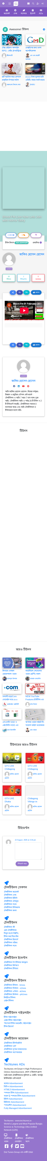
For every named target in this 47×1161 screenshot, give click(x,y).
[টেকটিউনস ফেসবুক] (6, 1147)
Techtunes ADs (14, 1064)
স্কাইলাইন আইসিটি (13, 704)
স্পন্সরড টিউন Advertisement (16, 1092)
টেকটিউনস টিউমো (11, 968)
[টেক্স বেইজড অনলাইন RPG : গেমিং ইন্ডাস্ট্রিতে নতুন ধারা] (12, 39)
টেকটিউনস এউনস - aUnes (15, 991)
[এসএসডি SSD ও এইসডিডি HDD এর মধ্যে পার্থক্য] (12, 714)
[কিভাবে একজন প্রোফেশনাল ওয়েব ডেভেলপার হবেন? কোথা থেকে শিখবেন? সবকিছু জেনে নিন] (12, 662)
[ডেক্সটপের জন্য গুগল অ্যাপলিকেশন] (35, 39)
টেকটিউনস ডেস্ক (10, 895)
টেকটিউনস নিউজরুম (12, 907)
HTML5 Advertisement (14, 1089)
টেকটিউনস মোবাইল (19, 1140)
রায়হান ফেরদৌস (35, 679)
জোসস (37, 292)
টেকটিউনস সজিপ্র (10, 942)
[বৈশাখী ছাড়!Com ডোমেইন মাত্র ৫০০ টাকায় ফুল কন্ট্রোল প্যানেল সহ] (12, 688)
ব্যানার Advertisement (13, 1083)
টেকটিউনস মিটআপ (11, 965)
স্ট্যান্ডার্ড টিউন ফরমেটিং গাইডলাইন (17, 1023)
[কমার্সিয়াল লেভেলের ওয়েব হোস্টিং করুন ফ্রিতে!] (35, 662)
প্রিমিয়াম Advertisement (14, 1102)
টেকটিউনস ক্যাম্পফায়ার (13, 1052)
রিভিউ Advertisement (13, 1099)
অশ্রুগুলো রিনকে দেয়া (13, 85)
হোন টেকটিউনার (10, 930)
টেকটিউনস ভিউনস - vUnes (15, 988)
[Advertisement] (23, 126)
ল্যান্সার (24, 13)
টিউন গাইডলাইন (10, 1017)
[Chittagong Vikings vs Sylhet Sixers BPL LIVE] (35, 790)
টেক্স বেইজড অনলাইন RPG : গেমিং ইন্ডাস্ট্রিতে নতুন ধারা (11, 50)
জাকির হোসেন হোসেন (31, 254)
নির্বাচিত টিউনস (10, 997)
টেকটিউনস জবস (10, 910)
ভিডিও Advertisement (13, 1086)
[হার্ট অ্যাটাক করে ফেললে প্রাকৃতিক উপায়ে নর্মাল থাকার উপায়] (12, 68)
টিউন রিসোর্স (9, 1026)
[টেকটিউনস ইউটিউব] (22, 1147)
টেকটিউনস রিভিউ (10, 898)
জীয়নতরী (10, 56)
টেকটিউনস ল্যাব (10, 904)
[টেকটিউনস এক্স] (17, 1147)
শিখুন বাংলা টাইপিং (11, 933)
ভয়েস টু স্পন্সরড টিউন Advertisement (19, 1096)
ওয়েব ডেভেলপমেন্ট (22, 243)
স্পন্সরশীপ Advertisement (15, 1105)
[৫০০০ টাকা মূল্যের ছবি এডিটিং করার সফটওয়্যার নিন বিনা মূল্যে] (35, 68)
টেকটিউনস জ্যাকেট (11, 892)
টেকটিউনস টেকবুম (11, 901)
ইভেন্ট (32, 13)
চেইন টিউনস (9, 1000)
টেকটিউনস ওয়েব (8, 1140)
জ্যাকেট (7, 13)
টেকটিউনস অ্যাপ (29, 1140)
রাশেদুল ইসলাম (12, 679)
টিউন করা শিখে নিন (11, 936)
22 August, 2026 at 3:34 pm (25, 840)
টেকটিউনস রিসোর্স (11, 939)
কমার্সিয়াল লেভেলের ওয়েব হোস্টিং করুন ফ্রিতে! (33, 673)
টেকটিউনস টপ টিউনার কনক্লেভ (16, 962)
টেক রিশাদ (33, 704)
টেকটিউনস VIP (10, 1046)
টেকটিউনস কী (9, 927)
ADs (41, 13)
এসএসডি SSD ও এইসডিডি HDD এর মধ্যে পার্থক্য (10, 725)
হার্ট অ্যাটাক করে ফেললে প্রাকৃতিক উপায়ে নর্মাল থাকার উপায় (11, 80)
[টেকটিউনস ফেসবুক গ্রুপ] (11, 1147)
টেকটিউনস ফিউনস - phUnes (15, 994)
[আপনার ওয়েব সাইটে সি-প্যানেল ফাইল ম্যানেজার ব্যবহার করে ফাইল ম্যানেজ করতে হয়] (35, 714)
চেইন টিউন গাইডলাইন (12, 1020)
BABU (32, 85)
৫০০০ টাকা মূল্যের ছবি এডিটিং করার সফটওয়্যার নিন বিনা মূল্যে (35, 80)
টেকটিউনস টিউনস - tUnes (14, 985)
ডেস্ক (15, 13)
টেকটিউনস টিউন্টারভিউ (13, 1043)
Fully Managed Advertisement (18, 1108)
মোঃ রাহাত (33, 730)
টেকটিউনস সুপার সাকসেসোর (15, 1049)
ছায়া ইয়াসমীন (11, 730)
